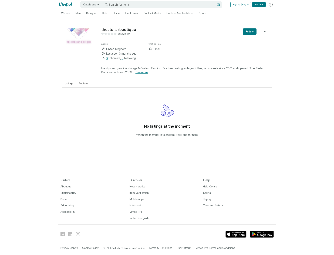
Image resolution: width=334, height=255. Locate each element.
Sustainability (68, 192)
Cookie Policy (90, 248)
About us (65, 186)
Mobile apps (137, 199)
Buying (207, 199)
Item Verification (139, 192)
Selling (207, 192)
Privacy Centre (69, 248)
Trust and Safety (213, 205)
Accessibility (67, 211)
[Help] (271, 4)
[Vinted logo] (65, 4)
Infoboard (135, 205)
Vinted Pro (136, 211)
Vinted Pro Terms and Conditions (215, 248)
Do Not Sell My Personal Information (123, 248)
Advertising (67, 205)
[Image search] (218, 4)
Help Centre (210, 186)
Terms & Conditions (160, 248)
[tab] (65, 13)
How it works (137, 186)
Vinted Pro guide (139, 218)
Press (63, 199)
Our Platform (184, 248)
